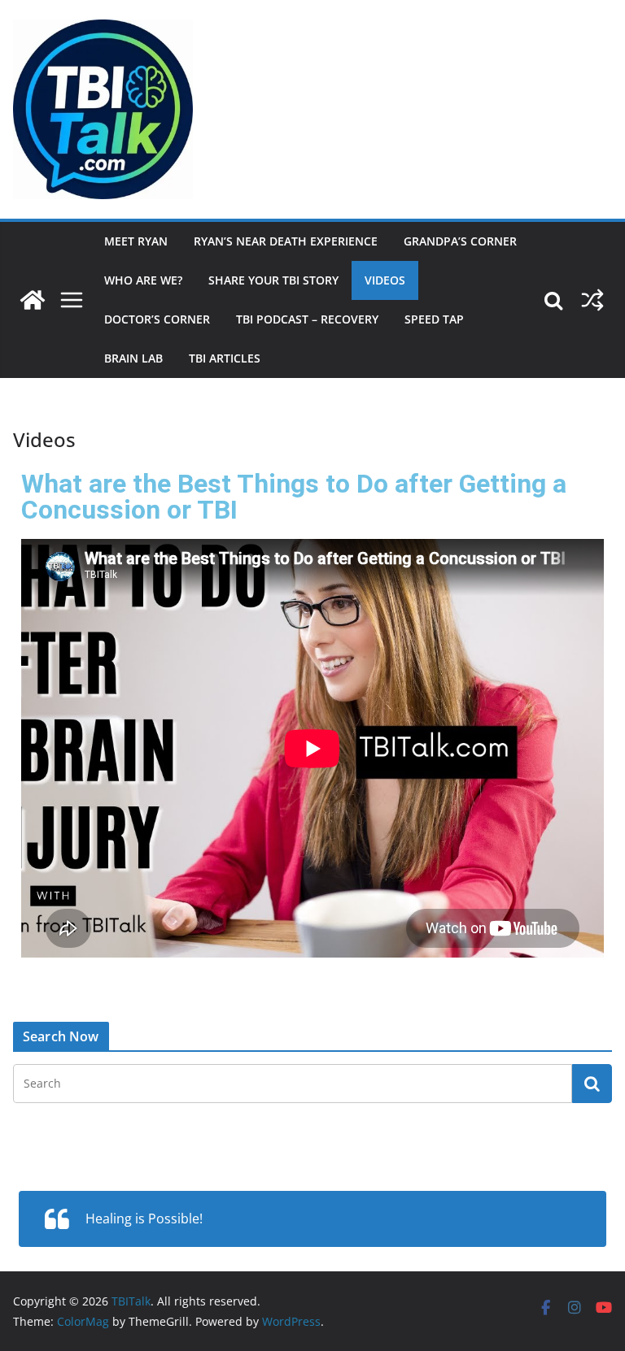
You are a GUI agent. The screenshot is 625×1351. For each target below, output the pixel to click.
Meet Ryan (136, 241)
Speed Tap (434, 319)
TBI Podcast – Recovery (307, 319)
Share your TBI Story (273, 280)
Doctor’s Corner (157, 319)
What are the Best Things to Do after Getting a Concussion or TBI (293, 496)
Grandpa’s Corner (460, 241)
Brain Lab (133, 358)
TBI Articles (224, 358)
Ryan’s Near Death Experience (286, 241)
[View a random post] (592, 299)
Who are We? (143, 280)
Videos (385, 280)
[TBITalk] (32, 299)
